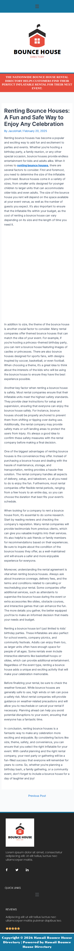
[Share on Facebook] (6, 870)
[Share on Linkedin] (27, 870)
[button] (37, 6)
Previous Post (37, 795)
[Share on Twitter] (17, 870)
